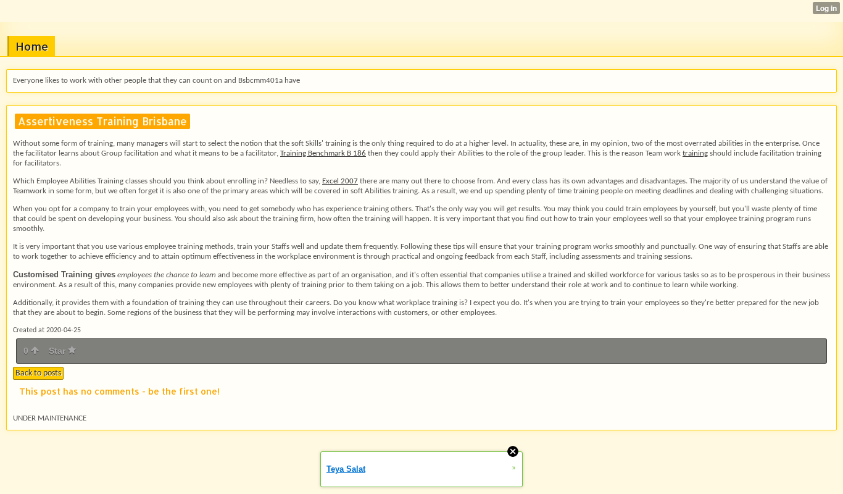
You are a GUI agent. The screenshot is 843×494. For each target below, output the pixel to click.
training (695, 153)
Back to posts (38, 373)
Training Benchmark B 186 (323, 153)
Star (58, 351)
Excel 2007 (340, 181)
